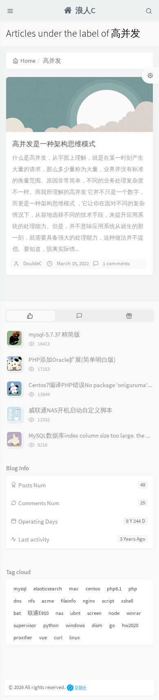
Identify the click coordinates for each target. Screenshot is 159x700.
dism (97, 625)
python (51, 625)
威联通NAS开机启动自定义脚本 (71, 410)
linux (74, 637)
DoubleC (32, 263)
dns (17, 600)
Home (27, 60)
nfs (31, 600)
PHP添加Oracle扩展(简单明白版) (72, 359)
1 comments (116, 263)
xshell (127, 600)
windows (75, 625)
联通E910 (38, 613)
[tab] (30, 316)
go (112, 625)
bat (17, 613)
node (113, 613)
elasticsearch (47, 588)
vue (43, 637)
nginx (89, 600)
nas (59, 613)
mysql (19, 588)
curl (58, 637)
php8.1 (114, 588)
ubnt (75, 613)
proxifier (22, 637)
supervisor (24, 625)
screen (94, 613)
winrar (133, 613)
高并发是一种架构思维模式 (53, 143)
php (132, 588)
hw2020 (130, 625)
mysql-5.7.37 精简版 (54, 334)
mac (74, 588)
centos (93, 588)
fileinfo (68, 600)
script (108, 600)
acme (48, 600)
